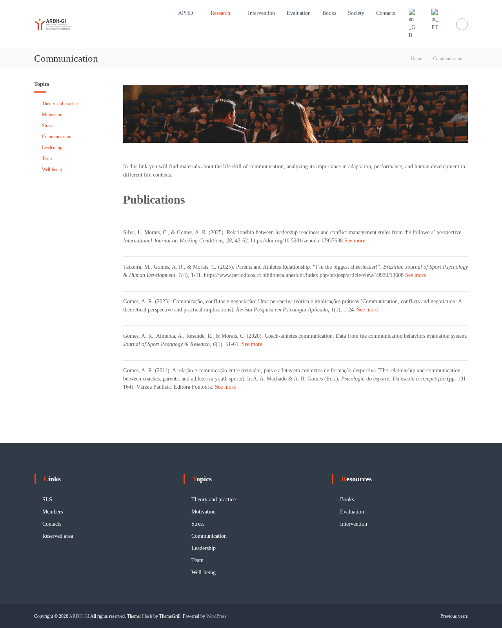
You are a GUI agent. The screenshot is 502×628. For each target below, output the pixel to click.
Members (52, 512)
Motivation (52, 114)
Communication (56, 136)
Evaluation (299, 13)
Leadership (52, 147)
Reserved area (57, 536)
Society (356, 13)
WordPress (216, 616)
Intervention (261, 13)
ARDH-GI (79, 616)
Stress (47, 125)
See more (354, 241)
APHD (185, 13)
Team (47, 158)
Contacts (385, 13)
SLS (47, 499)
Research (220, 13)
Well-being (52, 169)
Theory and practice (60, 103)
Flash (147, 616)
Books (329, 13)
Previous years (454, 616)
